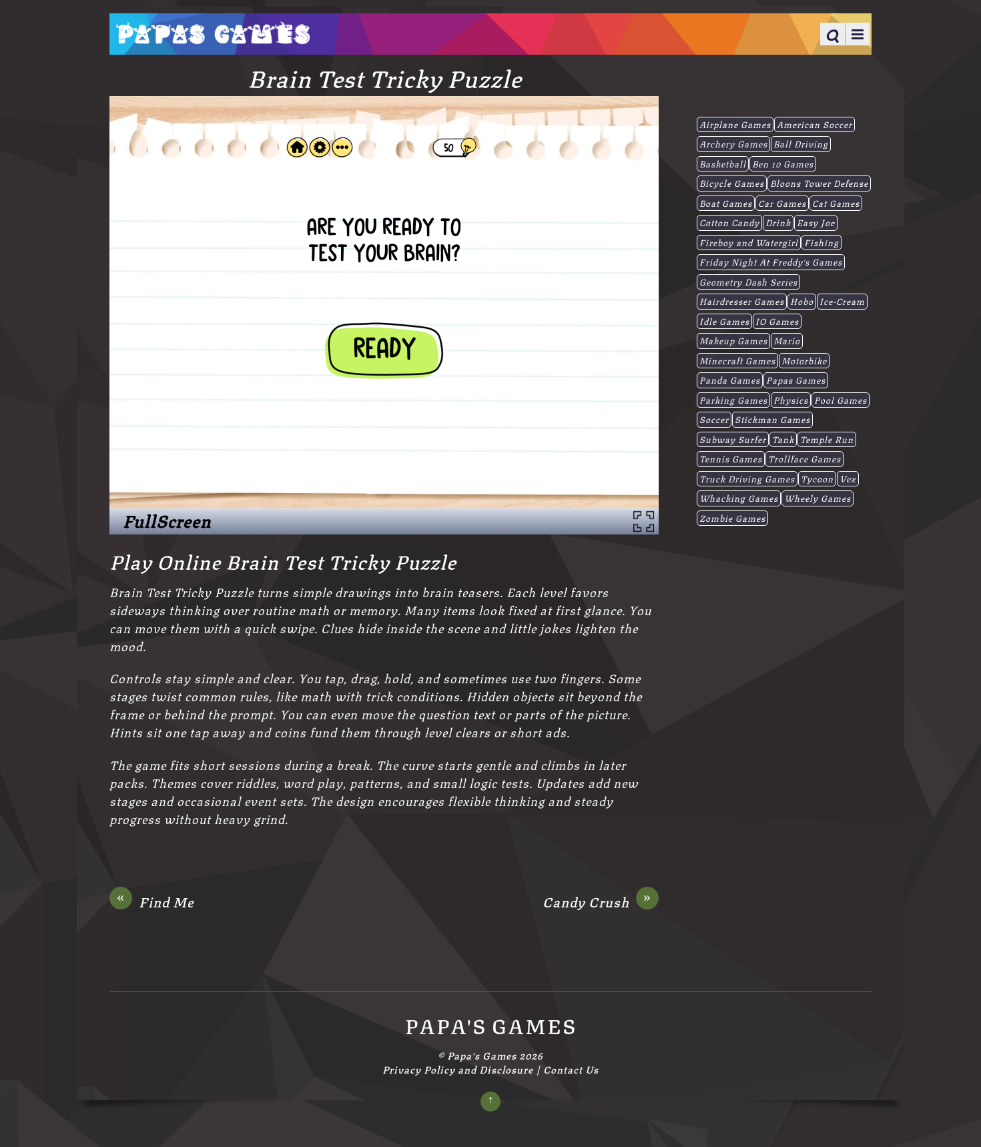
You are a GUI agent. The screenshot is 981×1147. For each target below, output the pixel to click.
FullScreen (167, 520)
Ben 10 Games (782, 163)
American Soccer (814, 124)
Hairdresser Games (741, 301)
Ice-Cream (842, 301)
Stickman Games (772, 419)
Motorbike (804, 360)
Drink (778, 222)
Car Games (782, 203)
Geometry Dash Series (748, 281)
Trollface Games (804, 458)
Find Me (155, 901)
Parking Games (733, 399)
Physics (790, 399)
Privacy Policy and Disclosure (457, 1069)
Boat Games (725, 203)
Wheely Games (817, 497)
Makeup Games (733, 340)
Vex (848, 478)
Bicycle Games (731, 182)
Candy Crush (597, 901)
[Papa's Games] (213, 35)
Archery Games (733, 143)
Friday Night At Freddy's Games (770, 261)
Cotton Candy (729, 222)
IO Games (777, 321)
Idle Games (724, 321)
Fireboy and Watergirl (748, 242)
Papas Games (796, 379)
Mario (786, 340)
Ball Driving (800, 143)
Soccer (714, 419)
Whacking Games (738, 497)
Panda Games (729, 379)
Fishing (821, 242)
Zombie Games (732, 517)
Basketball (722, 163)
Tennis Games (730, 458)
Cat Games (836, 203)
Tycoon (817, 478)
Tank (783, 439)
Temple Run (827, 439)
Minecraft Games (737, 360)
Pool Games (840, 399)
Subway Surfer (732, 439)
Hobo (801, 301)
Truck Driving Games (747, 478)
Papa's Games (482, 1055)
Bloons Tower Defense (819, 182)
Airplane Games (735, 124)
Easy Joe (816, 222)
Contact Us (571, 1069)
